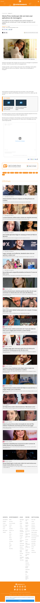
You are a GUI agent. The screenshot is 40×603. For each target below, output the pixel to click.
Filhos (10, 532)
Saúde (21, 555)
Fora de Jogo (5, 525)
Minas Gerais (22, 545)
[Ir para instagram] (20, 587)
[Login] (38, 1)
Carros (21, 525)
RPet (10, 543)
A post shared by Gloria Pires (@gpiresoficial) (20, 155)
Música (10, 537)
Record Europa (33, 537)
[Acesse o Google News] (9, 29)
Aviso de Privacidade (11, 598)
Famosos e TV (10, 13)
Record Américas (34, 534)
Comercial (33, 523)
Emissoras (33, 525)
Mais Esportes (5, 530)
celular (20, 172)
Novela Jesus (27, 569)
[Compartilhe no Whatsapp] (8, 29)
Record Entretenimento (35, 535)
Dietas (10, 526)
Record (27, 517)
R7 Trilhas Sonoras (34, 530)
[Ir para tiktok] (17, 589)
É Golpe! (21, 536)
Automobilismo (5, 519)
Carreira (32, 521)
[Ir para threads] (25, 587)
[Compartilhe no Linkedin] (6, 29)
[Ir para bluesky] (15, 587)
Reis (26, 574)
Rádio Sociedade (34, 532)
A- (6, 32)
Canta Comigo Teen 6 (27, 547)
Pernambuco (22, 548)
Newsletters (33, 526)
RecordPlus (33, 528)
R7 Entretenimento (4, 13)
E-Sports (4, 523)
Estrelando (11, 528)
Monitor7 (21, 547)
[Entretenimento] (20, 4)
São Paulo (21, 553)
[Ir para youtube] (25, 589)
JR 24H (21, 517)
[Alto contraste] (3, 32)
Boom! (26, 541)
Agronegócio (22, 519)
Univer (32, 548)
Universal (32, 550)
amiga (37, 172)
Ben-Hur (26, 539)
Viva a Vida (11, 548)
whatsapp (30, 172)
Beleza (10, 519)
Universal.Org (33, 552)
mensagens (12, 172)
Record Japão (33, 539)
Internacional (22, 543)
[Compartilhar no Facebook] (4, 29)
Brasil (21, 521)
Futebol (4, 526)
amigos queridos (25, 172)
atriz (34, 172)
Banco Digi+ (33, 519)
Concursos (21, 528)
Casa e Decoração (12, 523)
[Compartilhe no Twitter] (2, 29)
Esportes (5, 517)
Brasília (21, 523)
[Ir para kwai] (22, 587)
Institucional (35, 517)
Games (10, 534)
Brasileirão (4, 521)
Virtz (10, 546)
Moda (10, 535)
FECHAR (20, 600)
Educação (21, 535)
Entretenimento (13, 517)
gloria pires (4, 172)
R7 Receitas (11, 541)
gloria (3, 174)
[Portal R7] (20, 1)
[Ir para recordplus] (15, 589)
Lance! (4, 528)
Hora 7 (21, 538)
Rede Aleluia (33, 543)
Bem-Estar (11, 521)
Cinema (10, 525)
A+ (4, 32)
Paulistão (4, 532)
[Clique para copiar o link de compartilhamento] (11, 29)
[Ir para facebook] (17, 587)
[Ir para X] (20, 589)
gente (8, 172)
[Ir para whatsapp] (22, 589)
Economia (21, 533)
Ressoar (32, 546)
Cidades (21, 526)
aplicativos (16, 172)
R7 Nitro (10, 539)
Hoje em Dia (27, 564)
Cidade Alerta (27, 552)
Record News (33, 541)
